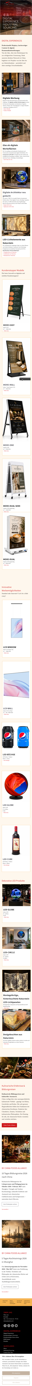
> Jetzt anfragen (6, 760)
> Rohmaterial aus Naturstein (9, 255)
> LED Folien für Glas (7, 159)
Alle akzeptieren (16, 1373)
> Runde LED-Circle (7, 205)
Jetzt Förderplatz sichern (10, 1204)
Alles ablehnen (16, 1382)
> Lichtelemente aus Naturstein (9, 253)
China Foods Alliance (9, 1125)
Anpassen (16, 1377)
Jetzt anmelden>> (5, 1209)
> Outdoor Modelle (7, 110)
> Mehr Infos (6, 330)
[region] (16, 1370)
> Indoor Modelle (6, 109)
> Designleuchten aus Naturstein (9, 252)
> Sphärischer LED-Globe (8, 206)
